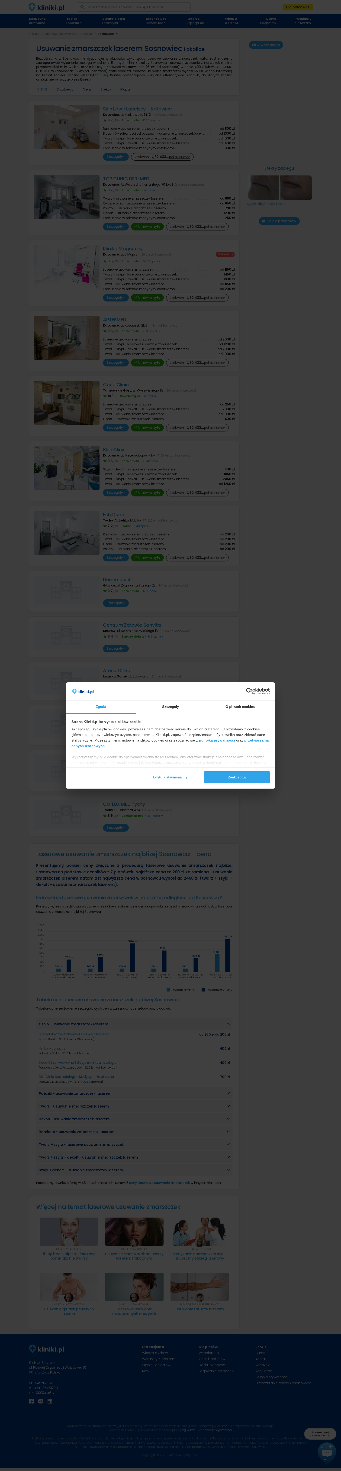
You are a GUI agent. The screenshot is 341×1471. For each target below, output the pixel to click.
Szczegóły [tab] (170, 707)
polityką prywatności (217, 740)
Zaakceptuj (237, 777)
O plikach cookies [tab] (240, 707)
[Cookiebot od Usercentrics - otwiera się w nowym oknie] (249, 691)
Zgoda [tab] (101, 707)
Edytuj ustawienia (167, 777)
